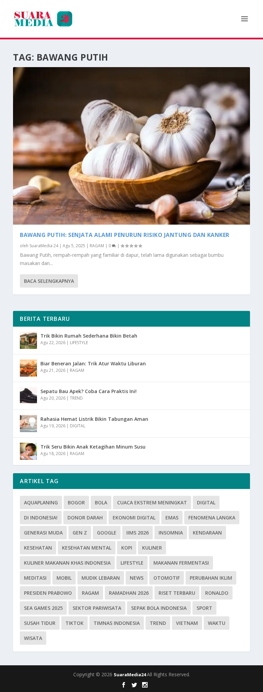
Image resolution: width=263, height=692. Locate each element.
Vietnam (187, 623)
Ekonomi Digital (134, 517)
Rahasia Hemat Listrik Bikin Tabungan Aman (94, 419)
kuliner (152, 547)
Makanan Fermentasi (181, 562)
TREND (76, 398)
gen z (80, 532)
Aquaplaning (41, 502)
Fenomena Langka (211, 517)
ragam (90, 593)
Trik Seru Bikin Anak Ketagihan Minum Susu (93, 446)
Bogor (76, 502)
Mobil (64, 578)
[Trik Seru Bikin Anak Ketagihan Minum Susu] (28, 451)
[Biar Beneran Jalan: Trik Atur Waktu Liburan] (28, 368)
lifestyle (132, 562)
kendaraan (207, 532)
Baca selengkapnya (49, 281)
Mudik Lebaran (101, 578)
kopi (126, 547)
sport (204, 608)
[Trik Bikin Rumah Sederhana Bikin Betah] (28, 340)
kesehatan (38, 547)
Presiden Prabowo (48, 593)
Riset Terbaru (177, 593)
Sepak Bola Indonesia (159, 608)
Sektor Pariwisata (97, 608)
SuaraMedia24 (130, 674)
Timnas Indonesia (116, 623)
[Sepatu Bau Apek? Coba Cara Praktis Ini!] (28, 395)
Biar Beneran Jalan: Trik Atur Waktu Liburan (93, 363)
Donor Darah (85, 517)
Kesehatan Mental (86, 547)
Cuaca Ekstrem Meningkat (152, 502)
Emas (171, 517)
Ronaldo (216, 593)
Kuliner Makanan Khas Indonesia (67, 562)
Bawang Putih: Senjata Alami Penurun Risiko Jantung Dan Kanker (124, 235)
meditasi (35, 578)
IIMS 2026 (137, 532)
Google (106, 532)
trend (158, 623)
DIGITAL (77, 426)
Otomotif (166, 578)
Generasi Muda (43, 532)
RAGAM (97, 246)
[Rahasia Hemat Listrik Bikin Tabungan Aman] (28, 423)
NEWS (136, 578)
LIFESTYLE (79, 342)
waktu (216, 623)
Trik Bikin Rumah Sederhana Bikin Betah (88, 335)
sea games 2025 (43, 608)
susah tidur (39, 623)
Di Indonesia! (41, 517)
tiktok (74, 623)
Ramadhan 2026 (129, 593)
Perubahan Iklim (211, 578)
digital (206, 502)
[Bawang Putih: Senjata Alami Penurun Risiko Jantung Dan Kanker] (131, 146)
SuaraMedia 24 (43, 246)
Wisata (33, 638)
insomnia (171, 532)
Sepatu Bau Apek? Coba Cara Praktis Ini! (88, 391)
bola (101, 502)
